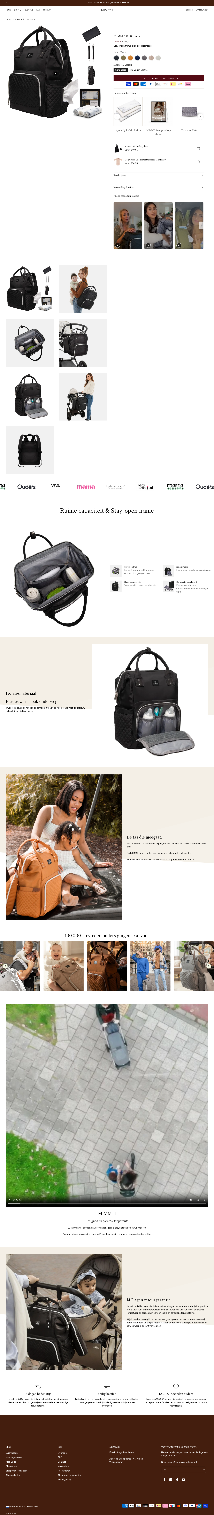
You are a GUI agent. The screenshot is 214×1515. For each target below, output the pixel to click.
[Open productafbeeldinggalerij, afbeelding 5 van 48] (30, 397)
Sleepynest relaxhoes (17, 1471)
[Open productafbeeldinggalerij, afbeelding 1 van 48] (30, 289)
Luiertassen (12, 1453)
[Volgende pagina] (200, 117)
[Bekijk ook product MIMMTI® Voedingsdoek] (118, 148)
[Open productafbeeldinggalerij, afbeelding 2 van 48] (83, 289)
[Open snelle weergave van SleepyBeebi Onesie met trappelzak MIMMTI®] (198, 162)
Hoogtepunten (14, 19)
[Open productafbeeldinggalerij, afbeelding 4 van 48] (83, 343)
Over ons (29, 10)
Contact (47, 10)
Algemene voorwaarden (69, 1475)
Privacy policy (64, 1480)
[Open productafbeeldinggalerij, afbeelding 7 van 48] (30, 450)
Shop (16, 10)
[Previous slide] (116, 225)
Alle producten (13, 1475)
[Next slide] (201, 225)
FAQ (38, 10)
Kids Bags (11, 1462)
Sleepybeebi (12, 1466)
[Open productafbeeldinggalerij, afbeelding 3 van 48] (30, 343)
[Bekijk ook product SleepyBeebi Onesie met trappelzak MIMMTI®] (118, 161)
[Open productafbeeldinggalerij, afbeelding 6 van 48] (83, 397)
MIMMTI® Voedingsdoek (136, 146)
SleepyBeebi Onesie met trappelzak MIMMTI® (145, 160)
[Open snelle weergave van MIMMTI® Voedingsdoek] (198, 148)
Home (8, 10)
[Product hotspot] (55, 73)
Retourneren (64, 1471)
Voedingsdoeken (14, 1457)
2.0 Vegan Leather (139, 70)
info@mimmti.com (125, 1452)
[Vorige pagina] (117, 117)
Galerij (31, 19)
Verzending (63, 1466)
